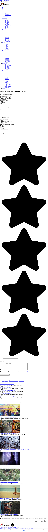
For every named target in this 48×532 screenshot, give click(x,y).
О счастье (7, 54)
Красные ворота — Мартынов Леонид (7, 390)
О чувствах (4, 50)
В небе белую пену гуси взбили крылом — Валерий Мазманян (15, 380)
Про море (6, 27)
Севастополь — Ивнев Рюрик (6, 387)
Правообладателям (3, 528)
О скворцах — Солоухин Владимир (7, 384)
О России (6, 74)
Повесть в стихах (8, 86)
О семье (4, 42)
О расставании (8, 15)
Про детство (7, 61)
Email (1, 361)
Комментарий (3, 369)
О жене (6, 43)
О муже (6, 44)
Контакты (5, 527)
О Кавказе (7, 79)
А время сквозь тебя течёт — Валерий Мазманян (9, 498)
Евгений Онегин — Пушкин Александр (8, 433)
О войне (6, 78)
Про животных (8, 65)
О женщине (7, 31)
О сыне (6, 48)
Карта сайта (10, 527)
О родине (4, 70)
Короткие (6, 83)
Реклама (1, 527)
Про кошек (7, 67)
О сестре (6, 45)
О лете (6, 19)
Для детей (4, 8)
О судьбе (6, 10)
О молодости (7, 41)
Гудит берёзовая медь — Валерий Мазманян (9, 482)
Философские (5, 80)
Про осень (7, 22)
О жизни (6, 52)
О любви (4, 9)
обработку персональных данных (33, 371)
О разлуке (7, 14)
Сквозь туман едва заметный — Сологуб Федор (9, 396)
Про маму (7, 32)
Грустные (6, 55)
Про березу (7, 24)
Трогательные (7, 57)
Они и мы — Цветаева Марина (6, 393)
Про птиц (7, 64)
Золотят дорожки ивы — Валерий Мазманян (9, 514)
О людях (4, 29)
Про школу (7, 39)
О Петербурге (7, 75)
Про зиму (6, 20)
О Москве (7, 71)
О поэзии (6, 81)
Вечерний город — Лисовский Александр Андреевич (13, 381)
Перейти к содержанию (4, 0)
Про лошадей (7, 68)
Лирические (7, 60)
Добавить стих (5, 16)
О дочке (6, 47)
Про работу (7, 40)
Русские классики (5, 7)
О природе (4, 18)
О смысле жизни (8, 84)
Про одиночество (8, 11)
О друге (6, 34)
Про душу (7, 51)
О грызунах (7, 69)
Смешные (7, 62)
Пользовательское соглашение (27, 528)
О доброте (7, 58)
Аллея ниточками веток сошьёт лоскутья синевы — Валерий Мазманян (14, 449)
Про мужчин (7, 30)
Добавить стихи (16, 527)
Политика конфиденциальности (14, 528)
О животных (4, 63)
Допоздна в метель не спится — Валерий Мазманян (10, 465)
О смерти (6, 53)
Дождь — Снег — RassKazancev (6, 400)
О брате (6, 46)
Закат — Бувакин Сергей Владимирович (8, 417)
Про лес (6, 26)
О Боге (6, 85)
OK (24, 530)
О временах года (8, 25)
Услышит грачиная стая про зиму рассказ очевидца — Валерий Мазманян (17, 378)
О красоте (7, 59)
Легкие (6, 82)
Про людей (7, 38)
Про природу (7, 21)
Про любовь (7, 12)
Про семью (7, 49)
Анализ (3, 88)
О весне (6, 23)
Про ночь (6, 28)
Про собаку (7, 66)
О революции (7, 72)
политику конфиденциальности (6, 372)
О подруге (7, 37)
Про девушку (7, 33)
